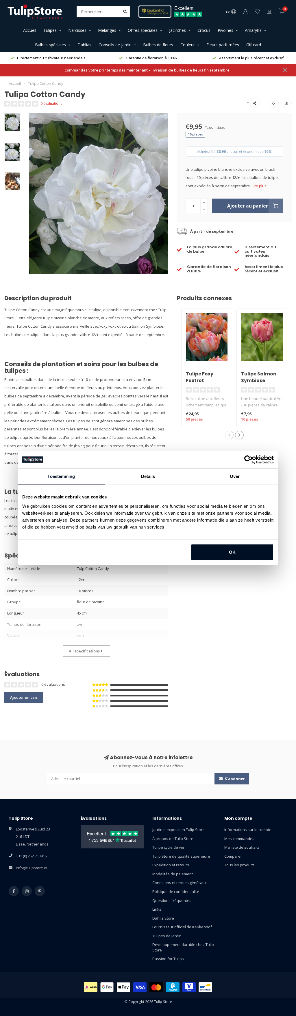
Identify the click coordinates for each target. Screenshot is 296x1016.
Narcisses (77, 30)
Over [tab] (235, 476)
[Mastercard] (156, 987)
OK (232, 551)
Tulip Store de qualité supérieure (181, 856)
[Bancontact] (205, 987)
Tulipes (50, 30)
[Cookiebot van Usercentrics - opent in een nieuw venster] (248, 459)
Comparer (233, 856)
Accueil (29, 30)
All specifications (85, 651)
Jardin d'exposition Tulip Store (178, 829)
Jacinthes (177, 30)
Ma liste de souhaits (242, 847)
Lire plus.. (260, 185)
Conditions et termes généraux (179, 882)
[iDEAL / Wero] (90, 987)
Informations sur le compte (247, 829)
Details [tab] (148, 476)
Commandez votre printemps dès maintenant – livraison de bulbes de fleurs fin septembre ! (148, 70)
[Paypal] (173, 987)
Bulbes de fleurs (158, 44)
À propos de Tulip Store (172, 838)
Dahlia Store (163, 918)
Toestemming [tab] (61, 476)
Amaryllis (253, 30)
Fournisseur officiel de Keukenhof (182, 926)
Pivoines (225, 30)
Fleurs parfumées (222, 44)
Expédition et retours (170, 865)
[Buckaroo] (189, 987)
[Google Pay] (107, 987)
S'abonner (234, 778)
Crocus (203, 30)
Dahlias (84, 44)
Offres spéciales (143, 30)
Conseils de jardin (115, 44)
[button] (229, 435)
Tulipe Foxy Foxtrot (199, 377)
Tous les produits (239, 865)
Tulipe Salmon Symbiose (258, 377)
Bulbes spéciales (50, 44)
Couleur (187, 44)
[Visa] (140, 987)
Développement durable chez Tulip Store (183, 947)
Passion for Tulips (168, 958)
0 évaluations (51, 103)
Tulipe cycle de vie (168, 847)
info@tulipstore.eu (32, 867)
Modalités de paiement (172, 873)
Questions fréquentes (171, 900)
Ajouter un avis (24, 697)
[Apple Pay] (123, 987)
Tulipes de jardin (167, 935)
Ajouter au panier (247, 206)
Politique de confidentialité (175, 891)
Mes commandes (239, 838)
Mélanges (107, 30)
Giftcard (253, 44)
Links (156, 909)
